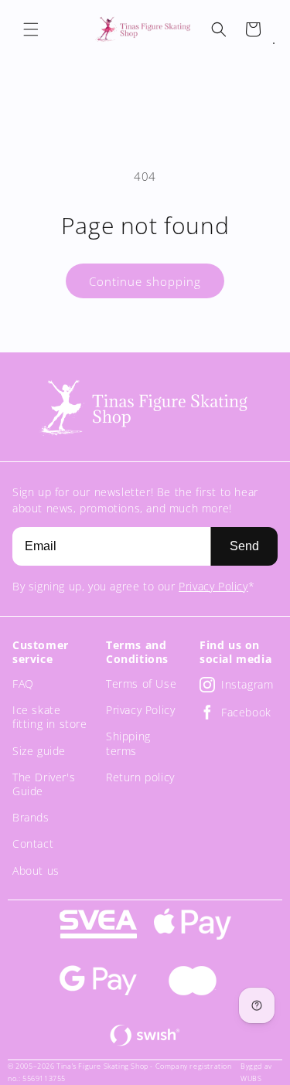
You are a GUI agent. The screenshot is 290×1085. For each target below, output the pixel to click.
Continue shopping (145, 281)
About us (36, 870)
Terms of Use (141, 683)
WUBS (251, 1078)
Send (244, 546)
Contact (32, 843)
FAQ (23, 683)
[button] (31, 29)
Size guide (39, 750)
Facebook (246, 712)
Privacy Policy (213, 586)
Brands (30, 817)
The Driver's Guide (43, 784)
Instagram (247, 684)
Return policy (140, 777)
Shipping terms (128, 743)
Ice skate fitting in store (49, 716)
